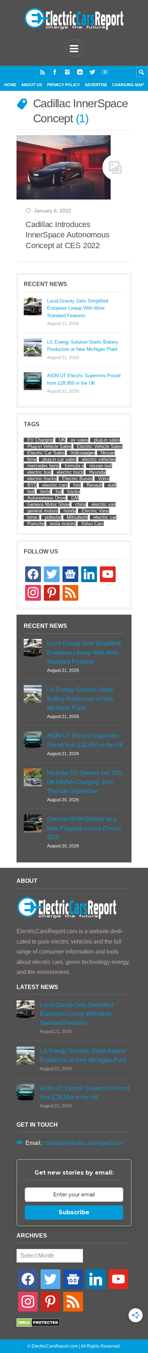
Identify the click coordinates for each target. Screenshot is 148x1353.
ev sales (79, 440)
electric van (104, 504)
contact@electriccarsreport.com (83, 1143)
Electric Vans (95, 510)
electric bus (39, 472)
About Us (31, 85)
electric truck (70, 472)
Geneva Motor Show (48, 504)
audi (112, 485)
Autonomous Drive (46, 498)
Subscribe (74, 1212)
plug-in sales (107, 440)
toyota (73, 491)
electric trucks (42, 478)
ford (77, 485)
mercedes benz (43, 465)
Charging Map (128, 85)
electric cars (55, 485)
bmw (32, 459)
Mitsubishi (77, 517)
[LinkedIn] (80, 72)
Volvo (104, 478)
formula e (74, 465)
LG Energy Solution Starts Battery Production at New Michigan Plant (82, 345)
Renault (94, 485)
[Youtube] (105, 72)
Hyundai (97, 472)
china (80, 504)
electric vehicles (99, 459)
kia (59, 491)
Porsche (36, 523)
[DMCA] (38, 1325)
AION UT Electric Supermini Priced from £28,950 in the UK (83, 379)
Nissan (108, 453)
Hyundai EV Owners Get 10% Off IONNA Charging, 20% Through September (84, 782)
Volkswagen (82, 453)
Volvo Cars (92, 523)
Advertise (96, 85)
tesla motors (63, 523)
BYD (32, 485)
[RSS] (42, 72)
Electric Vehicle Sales (99, 446)
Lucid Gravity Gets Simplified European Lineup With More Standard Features (77, 308)
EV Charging (40, 440)
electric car (104, 517)
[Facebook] (54, 72)
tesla (45, 491)
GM (75, 498)
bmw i (33, 517)
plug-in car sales (59, 459)
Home (10, 85)
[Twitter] (92, 72)
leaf (31, 491)
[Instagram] (67, 72)
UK (62, 440)
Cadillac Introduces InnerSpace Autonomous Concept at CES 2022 (67, 235)
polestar (53, 517)
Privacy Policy (63, 85)
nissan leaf (100, 465)
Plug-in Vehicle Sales (49, 446)
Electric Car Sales (46, 453)
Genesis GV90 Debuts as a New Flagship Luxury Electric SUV (84, 828)
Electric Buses (77, 478)
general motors (42, 510)
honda (70, 510)
